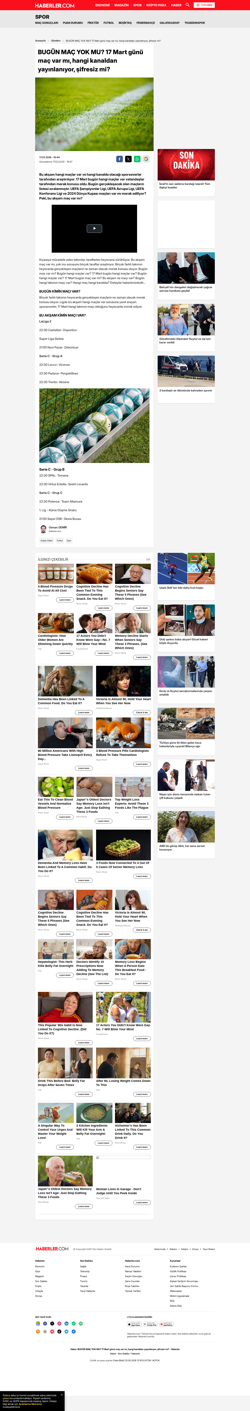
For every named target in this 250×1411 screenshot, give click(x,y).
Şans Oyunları (132, 1281)
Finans (83, 1276)
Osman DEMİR (58, 527)
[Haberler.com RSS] (38, 1332)
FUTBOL (109, 22)
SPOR (137, 5)
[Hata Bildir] (118, 1360)
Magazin (39, 1276)
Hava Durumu (132, 1266)
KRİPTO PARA (156, 5)
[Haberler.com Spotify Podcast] (81, 1324)
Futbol (60, 540)
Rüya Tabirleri (132, 1286)
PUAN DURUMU (73, 22)
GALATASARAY (170, 22)
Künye (195, 1249)
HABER (176, 5)
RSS (172, 1300)
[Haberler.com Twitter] (52, 1324)
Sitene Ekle (176, 1305)
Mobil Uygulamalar (179, 1295)
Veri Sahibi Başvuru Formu (184, 1286)
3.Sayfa (39, 1291)
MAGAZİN (121, 5)
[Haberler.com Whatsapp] (73, 1324)
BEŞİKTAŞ (125, 22)
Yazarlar (84, 1286)
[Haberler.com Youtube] (52, 1332)
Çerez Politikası (178, 1276)
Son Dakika (41, 1281)
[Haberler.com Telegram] (66, 1332)
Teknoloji (84, 1271)
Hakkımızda (159, 1249)
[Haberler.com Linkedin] (66, 1324)
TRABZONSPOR (195, 22)
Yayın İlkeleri (209, 1249)
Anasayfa (40, 40)
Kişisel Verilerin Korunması (184, 1281)
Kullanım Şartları (178, 1266)
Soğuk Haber (47, 540)
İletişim (184, 1249)
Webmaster (176, 1291)
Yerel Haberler (87, 1291)
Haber (113, 1353)
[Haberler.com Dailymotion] (73, 1332)
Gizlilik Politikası (178, 1271)
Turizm (83, 1281)
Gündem (55, 40)
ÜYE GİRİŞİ (206, 5)
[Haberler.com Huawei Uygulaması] (166, 1324)
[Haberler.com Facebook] (45, 1324)
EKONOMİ (102, 5)
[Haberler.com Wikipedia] (45, 1332)
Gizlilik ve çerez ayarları (101, 1360)
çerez (6, 1398)
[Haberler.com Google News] (38, 1324)
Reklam (173, 1249)
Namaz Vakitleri (133, 1271)
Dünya (38, 1295)
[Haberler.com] (52, 1249)
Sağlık (83, 1266)
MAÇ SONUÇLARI (46, 22)
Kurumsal (175, 1260)
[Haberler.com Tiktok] (59, 1332)
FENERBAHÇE (146, 22)
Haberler (40, 1260)
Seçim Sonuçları (133, 1276)
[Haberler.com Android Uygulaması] (150, 1324)
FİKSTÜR (93, 22)
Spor (69, 540)
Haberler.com (132, 1260)
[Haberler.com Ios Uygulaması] (134, 1324)
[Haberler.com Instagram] (59, 1324)
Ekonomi (39, 1266)
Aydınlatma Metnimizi (30, 1404)
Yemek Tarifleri (133, 1291)
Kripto (38, 1286)
